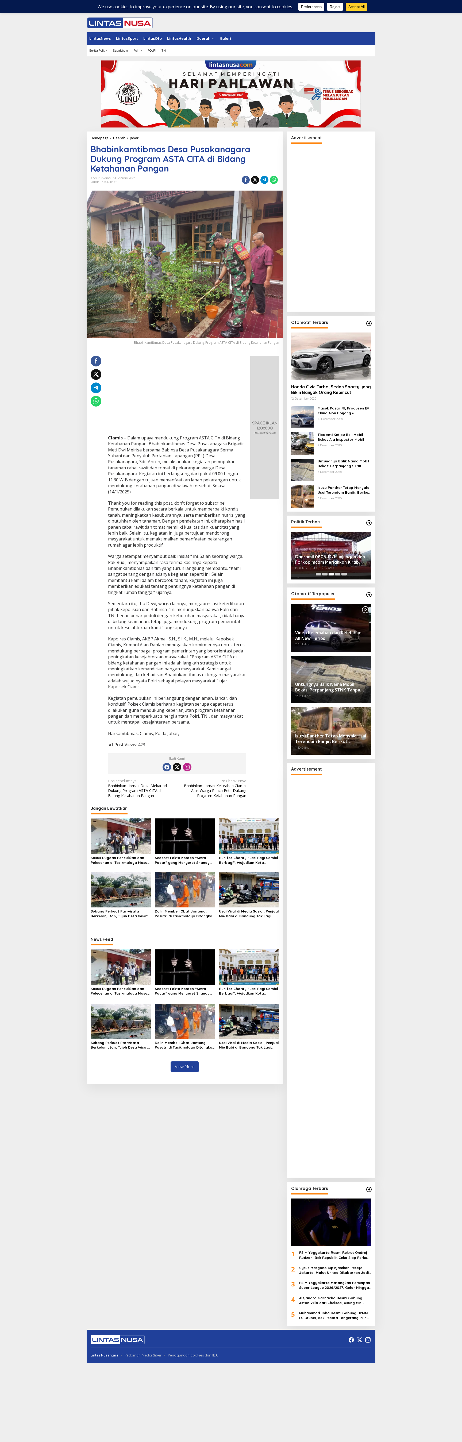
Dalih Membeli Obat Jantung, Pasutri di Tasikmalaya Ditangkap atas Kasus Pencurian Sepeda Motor (185, 913)
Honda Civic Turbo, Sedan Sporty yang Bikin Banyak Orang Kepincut (331, 389)
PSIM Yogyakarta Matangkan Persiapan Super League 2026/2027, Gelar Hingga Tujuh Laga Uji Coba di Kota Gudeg (334, 1285)
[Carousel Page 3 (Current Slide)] (331, 574)
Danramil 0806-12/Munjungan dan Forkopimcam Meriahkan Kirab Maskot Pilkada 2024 (330, 559)
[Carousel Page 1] (318, 574)
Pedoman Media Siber (143, 1355)
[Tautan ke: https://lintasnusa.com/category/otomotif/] (369, 323)
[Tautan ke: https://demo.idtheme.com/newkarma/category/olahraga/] (369, 1189)
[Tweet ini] (255, 180)
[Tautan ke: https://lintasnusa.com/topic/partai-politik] (369, 523)
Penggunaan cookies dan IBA (193, 1355)
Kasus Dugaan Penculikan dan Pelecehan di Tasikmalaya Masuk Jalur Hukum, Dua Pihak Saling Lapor (120, 860)
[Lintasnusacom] (120, 22)
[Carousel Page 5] (344, 574)
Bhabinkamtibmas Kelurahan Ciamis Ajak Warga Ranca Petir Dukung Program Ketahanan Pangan (215, 788)
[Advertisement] (177, 395)
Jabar (95, 182)
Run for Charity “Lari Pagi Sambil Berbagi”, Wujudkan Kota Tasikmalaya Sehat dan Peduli (248, 860)
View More (185, 1066)
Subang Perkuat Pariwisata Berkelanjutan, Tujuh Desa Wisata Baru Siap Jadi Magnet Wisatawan (120, 913)
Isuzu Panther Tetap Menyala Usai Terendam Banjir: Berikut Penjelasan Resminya (344, 490)
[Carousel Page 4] (337, 574)
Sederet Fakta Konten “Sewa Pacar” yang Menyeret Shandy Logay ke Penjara (182, 860)
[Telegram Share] (264, 180)
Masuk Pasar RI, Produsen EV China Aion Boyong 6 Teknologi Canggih (343, 410)
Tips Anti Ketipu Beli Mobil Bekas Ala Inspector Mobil (341, 437)
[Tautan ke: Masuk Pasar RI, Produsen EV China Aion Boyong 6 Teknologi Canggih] (302, 416)
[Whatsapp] (274, 180)
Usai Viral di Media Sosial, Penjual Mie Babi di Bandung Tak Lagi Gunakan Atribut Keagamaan (249, 913)
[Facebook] (167, 767)
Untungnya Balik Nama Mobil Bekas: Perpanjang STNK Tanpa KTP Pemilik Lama (343, 463)
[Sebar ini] (246, 180)
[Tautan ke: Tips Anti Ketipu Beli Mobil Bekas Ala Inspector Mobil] (302, 443)
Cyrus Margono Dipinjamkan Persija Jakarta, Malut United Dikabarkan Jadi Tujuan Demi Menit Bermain (334, 1270)
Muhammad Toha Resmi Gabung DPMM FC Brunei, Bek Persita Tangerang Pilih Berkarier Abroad (333, 1315)
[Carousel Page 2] (325, 574)
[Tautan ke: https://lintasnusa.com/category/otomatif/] (369, 595)
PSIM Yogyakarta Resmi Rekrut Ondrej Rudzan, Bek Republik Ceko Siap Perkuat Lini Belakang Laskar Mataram (335, 1255)
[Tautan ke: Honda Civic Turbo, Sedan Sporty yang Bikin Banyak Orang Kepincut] (331, 356)
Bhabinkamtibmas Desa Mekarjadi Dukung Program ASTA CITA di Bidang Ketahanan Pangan (138, 788)
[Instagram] (187, 767)
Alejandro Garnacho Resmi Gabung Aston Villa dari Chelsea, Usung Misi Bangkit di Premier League (330, 1300)
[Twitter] (177, 767)
